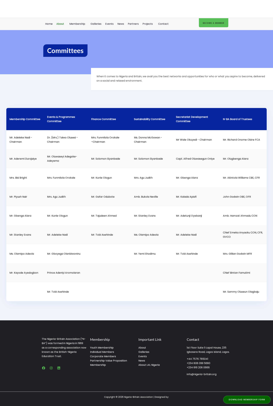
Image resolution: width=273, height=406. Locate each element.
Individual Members (102, 352)
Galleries (96, 24)
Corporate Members (103, 356)
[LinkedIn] (59, 368)
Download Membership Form (247, 399)
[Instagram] (51, 368)
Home (49, 24)
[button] (61, 24)
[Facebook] (44, 368)
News (120, 24)
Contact (163, 24)
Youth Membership (102, 347)
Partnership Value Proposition (108, 360)
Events (109, 24)
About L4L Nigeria (149, 365)
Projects (148, 24)
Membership (77, 24)
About (60, 24)
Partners (133, 24)
